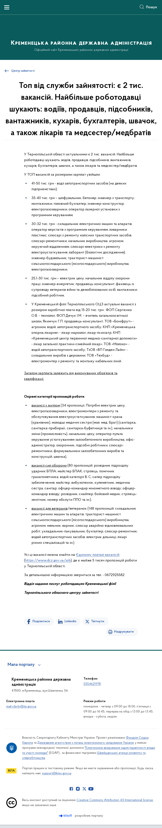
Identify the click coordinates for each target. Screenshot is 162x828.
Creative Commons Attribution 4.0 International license (115, 800)
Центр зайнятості (23, 71)
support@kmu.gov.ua (56, 773)
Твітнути (97, 621)
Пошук (151, 7)
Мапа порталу (21, 664)
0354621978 (92, 684)
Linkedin (70, 621)
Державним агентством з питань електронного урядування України (85, 743)
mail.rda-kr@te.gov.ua (21, 706)
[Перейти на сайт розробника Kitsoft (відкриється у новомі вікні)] (66, 815)
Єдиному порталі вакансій (97, 555)
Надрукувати (124, 631)
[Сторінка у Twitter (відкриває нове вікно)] (84, 788)
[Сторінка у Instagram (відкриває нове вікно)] (77, 788)
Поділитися (41, 621)
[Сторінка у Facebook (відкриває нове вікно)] (71, 788)
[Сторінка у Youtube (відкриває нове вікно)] (90, 788)
